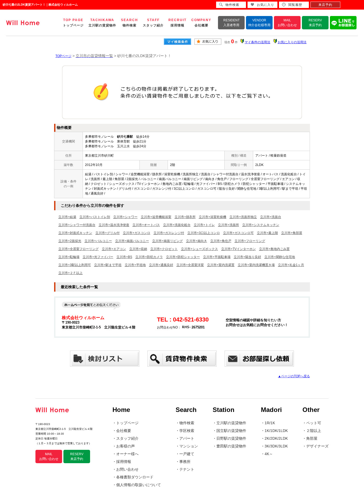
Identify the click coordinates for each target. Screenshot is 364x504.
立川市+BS (124, 257)
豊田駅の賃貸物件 (231, 446)
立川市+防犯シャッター (183, 257)
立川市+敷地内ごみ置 (274, 249)
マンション (188, 446)
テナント (186, 469)
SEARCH (129, 22)
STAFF (153, 22)
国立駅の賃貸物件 (231, 430)
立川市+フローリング (249, 241)
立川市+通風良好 (161, 265)
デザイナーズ (317, 446)
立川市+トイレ (204, 225)
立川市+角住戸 (220, 241)
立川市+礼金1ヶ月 (291, 265)
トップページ (127, 423)
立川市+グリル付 (107, 233)
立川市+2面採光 (69, 241)
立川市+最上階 (267, 233)
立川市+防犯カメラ (149, 257)
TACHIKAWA (102, 22)
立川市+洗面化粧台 (177, 225)
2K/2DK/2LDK (276, 438)
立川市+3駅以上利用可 (74, 265)
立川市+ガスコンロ (136, 233)
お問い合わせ (127, 469)
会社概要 (123, 430)
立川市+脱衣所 (185, 217)
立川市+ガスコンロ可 (238, 233)
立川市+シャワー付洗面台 (76, 225)
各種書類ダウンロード (134, 477)
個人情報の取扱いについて (138, 485)
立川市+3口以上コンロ (203, 233)
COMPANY (201, 22)
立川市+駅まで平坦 (108, 265)
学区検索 (186, 430)
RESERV (315, 22)
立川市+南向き (196, 241)
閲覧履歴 (295, 5)
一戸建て (186, 454)
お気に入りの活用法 (292, 42)
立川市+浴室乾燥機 (212, 217)
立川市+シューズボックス (199, 249)
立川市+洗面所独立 (243, 217)
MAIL (287, 22)
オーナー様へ (127, 454)
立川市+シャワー (125, 217)
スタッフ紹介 (127, 438)
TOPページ (63, 56)
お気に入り (265, 5)
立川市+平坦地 (135, 265)
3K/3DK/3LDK (276, 446)
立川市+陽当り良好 (247, 257)
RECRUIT (177, 22)
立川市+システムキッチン (260, 225)
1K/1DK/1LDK (276, 430)
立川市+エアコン (114, 249)
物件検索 (186, 423)
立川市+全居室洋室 (190, 265)
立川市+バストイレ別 (94, 217)
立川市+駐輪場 (68, 257)
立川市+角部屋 (291, 233)
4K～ (269, 454)
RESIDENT (231, 22)
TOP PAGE (73, 22)
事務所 (185, 461)
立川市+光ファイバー (98, 257)
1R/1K (270, 423)
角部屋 (311, 438)
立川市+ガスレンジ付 (168, 233)
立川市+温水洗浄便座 (114, 225)
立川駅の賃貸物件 (231, 423)
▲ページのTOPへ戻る (294, 376)
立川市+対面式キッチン (75, 233)
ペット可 (313, 423)
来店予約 (325, 5)
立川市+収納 (138, 249)
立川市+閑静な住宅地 (279, 257)
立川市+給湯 (67, 217)
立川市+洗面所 (228, 225)
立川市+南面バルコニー (132, 241)
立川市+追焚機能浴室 (156, 217)
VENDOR (259, 22)
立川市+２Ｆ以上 (70, 273)
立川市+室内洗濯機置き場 (256, 265)
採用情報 (123, 461)
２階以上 (313, 430)
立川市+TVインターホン (238, 249)
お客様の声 (125, 446)
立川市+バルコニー (98, 241)
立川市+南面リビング (167, 241)
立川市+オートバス (146, 225)
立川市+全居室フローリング (78, 249)
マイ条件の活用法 (257, 42)
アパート (186, 438)
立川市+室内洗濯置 (220, 265)
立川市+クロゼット (164, 249)
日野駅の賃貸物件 (231, 438)
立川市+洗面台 (270, 217)
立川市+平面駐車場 (216, 257)
